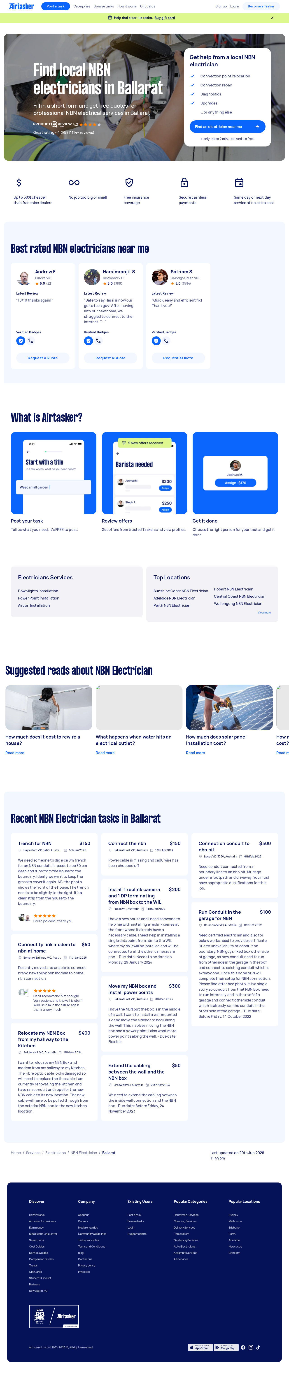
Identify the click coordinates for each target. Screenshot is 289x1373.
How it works (36, 1215)
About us (83, 1215)
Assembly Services (185, 1253)
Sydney (233, 1215)
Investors (84, 1272)
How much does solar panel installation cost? (216, 740)
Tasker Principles (88, 1240)
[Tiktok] (258, 1347)
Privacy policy (86, 1265)
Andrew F (45, 272)
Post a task (56, 6)
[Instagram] (251, 1347)
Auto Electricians (184, 1246)
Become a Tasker (261, 6)
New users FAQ (38, 1291)
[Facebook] (243, 1347)
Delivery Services (184, 1227)
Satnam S (181, 272)
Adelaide (234, 1240)
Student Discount (40, 1278)
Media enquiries (88, 1227)
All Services (181, 1259)
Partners (34, 1284)
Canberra (234, 1253)
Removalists (181, 1234)
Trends (33, 1265)
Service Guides (38, 1253)
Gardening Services (186, 1240)
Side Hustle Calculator (43, 1234)
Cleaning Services (185, 1221)
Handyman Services (186, 1215)
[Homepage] (21, 6)
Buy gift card (165, 18)
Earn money (36, 1227)
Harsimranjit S (119, 272)
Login (131, 1227)
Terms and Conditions (91, 1246)
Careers (83, 1221)
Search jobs (36, 1240)
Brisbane (234, 1227)
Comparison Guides (41, 1259)
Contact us (85, 1259)
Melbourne (235, 1221)
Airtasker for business (42, 1221)
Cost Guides (36, 1246)
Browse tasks (136, 1221)
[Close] (272, 18)
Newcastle (235, 1246)
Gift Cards (35, 1272)
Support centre (137, 1234)
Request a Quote (43, 357)
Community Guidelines (92, 1234)
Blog (81, 1253)
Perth (232, 1234)
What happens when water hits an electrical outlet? (134, 740)
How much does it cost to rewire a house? (42, 740)
